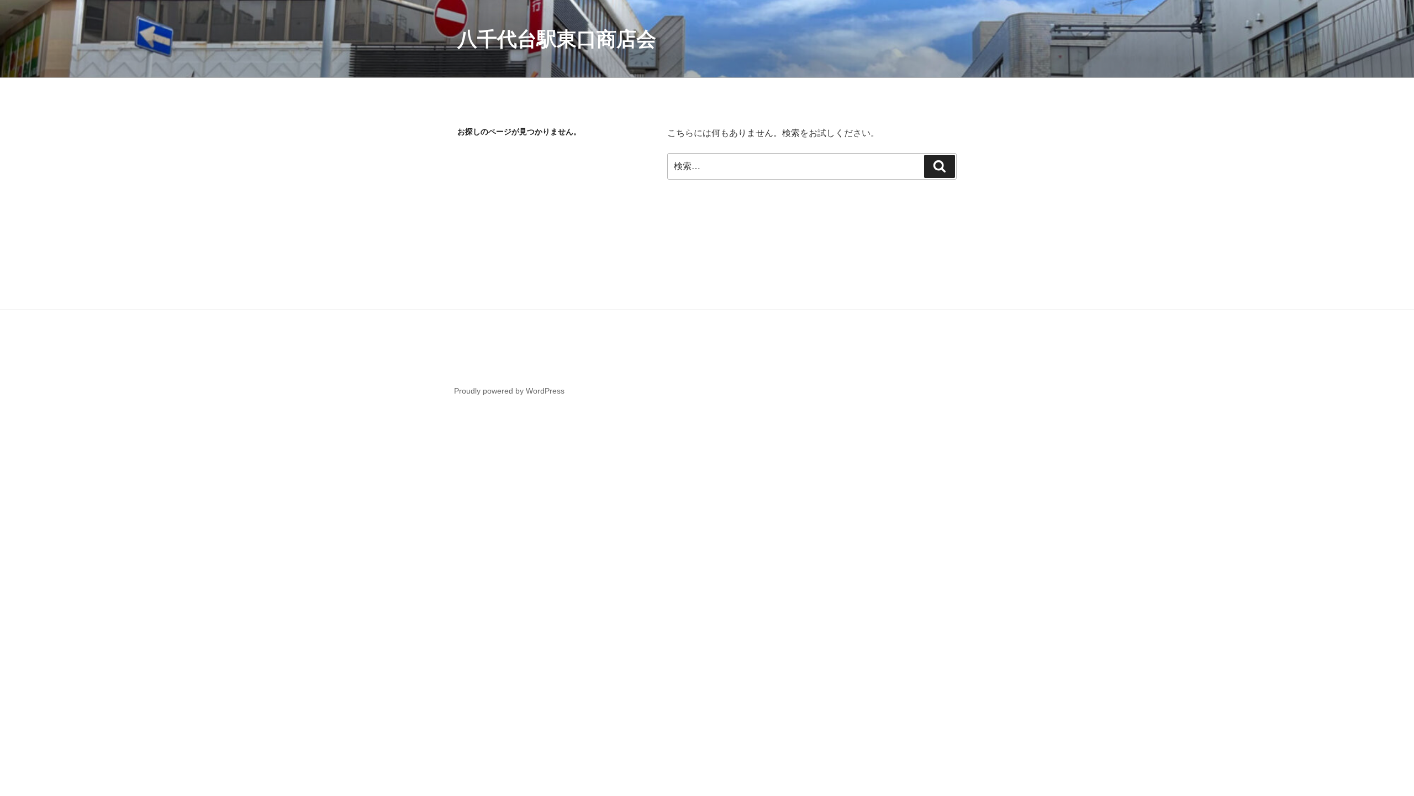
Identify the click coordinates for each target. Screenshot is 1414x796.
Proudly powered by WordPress (509, 390)
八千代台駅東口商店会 (556, 39)
